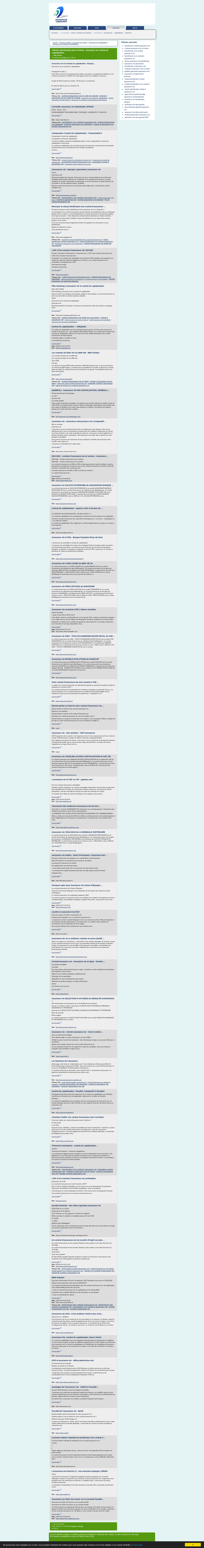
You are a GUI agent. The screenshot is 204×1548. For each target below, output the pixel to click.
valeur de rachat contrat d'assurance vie (72, 383)
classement (58, 28)
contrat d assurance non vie (72, 1086)
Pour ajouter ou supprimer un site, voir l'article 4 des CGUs (72, 1536)
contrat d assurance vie (103, 124)
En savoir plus (137, 1545)
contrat (116, 28)
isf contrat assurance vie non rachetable (96, 279)
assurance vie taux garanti (134, 104)
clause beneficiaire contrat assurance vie (134, 80)
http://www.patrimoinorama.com (66, 1266)
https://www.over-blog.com (65, 1141)
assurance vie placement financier (133, 75)
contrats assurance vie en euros (137, 48)
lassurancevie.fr (61, 1201)
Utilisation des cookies (105, 1534)
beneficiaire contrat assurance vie (137, 46)
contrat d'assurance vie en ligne (75, 381)
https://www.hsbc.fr (62, 994)
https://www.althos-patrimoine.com (67, 827)
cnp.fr (58, 728)
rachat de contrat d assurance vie (66, 1273)
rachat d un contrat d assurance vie (99, 1271)
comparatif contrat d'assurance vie (76, 162)
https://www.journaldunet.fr (65, 1112)
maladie (77, 28)
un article (108, 33)
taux (97, 28)
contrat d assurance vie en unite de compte (79, 97)
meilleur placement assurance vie (137, 115)
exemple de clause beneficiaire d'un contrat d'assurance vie (82, 239)
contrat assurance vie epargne (90, 200)
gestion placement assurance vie (137, 71)
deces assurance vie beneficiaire (137, 61)
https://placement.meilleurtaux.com (67, 1518)
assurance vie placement (134, 64)
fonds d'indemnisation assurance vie (74, 1082)
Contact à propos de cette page (127, 1534)
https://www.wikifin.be (63, 1494)
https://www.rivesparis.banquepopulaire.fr (70, 559)
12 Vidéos (64, 57)
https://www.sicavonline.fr (64, 701)
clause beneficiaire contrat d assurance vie (135, 90)
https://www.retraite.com (64, 480)
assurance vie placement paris (136, 112)
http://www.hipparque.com (64, 1167)
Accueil (54, 33)
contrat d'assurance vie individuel (73, 1084)
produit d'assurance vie (61, 126)
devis (135, 28)
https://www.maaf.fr (62, 1433)
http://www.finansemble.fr (64, 157)
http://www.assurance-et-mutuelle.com (68, 1080)
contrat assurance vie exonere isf (72, 279)
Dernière (80, 1526)
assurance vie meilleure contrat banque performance (89, 100)
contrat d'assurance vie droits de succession (80, 318)
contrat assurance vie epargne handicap (76, 320)
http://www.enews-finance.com (66, 503)
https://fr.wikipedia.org (63, 348)
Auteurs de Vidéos (83, 33)
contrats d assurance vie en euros (80, 1171)
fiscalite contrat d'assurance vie (72, 1174)
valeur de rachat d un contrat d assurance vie (72, 385)
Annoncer (119, 33)
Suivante (73, 1526)
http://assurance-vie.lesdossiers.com (68, 416)
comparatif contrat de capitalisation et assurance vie (77, 160)
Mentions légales (63, 1534)
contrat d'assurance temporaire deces (76, 277)
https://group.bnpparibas (64, 379)
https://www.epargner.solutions (66, 195)
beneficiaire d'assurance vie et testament (69, 244)
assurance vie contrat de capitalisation (94, 98)
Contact (128, 33)
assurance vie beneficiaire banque (134, 101)
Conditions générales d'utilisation (83, 1534)
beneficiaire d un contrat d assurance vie (134, 57)
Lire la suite (56, 89)
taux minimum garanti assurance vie (136, 108)
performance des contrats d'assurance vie (79, 1305)
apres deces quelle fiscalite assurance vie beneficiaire (134, 95)
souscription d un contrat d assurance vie (79, 122)
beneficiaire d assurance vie (135, 66)
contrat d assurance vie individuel (78, 124)
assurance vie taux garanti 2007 (137, 117)
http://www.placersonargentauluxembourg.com (71, 957)
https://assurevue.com (63, 907)
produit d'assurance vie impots (102, 1269)
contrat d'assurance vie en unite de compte (80, 96)
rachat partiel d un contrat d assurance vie (67, 1271)
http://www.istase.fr (62, 274)
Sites (73, 33)
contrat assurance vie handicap (99, 320)
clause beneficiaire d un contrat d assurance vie (136, 85)
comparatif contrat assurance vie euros (78, 164)
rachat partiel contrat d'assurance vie (75, 1269)
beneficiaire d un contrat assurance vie (133, 52)
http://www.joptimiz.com (64, 801)
